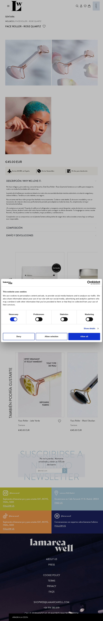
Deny (18, 336)
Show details (89, 328)
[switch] (38, 319)
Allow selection (51, 336)
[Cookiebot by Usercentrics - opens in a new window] (89, 282)
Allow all (84, 336)
